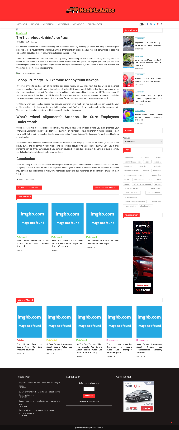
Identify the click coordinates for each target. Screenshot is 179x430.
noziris (26, 179)
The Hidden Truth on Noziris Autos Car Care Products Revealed (107, 188)
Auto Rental (48, 24)
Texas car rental (130, 197)
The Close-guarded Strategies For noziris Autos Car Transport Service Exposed (119, 348)
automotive (145, 157)
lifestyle (143, 166)
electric (147, 162)
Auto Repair (63, 24)
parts (150, 180)
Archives (126, 138)
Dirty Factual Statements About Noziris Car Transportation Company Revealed (149, 348)
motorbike (157, 171)
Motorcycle (78, 24)
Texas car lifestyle (154, 193)
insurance (128, 166)
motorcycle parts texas (133, 175)
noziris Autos (94, 401)
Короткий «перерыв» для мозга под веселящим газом (149, 44)
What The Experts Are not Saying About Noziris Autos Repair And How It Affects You (67, 243)
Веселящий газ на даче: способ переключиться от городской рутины (149, 98)
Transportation (95, 24)
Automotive (21, 24)
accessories (129, 157)
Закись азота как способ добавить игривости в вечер (149, 79)
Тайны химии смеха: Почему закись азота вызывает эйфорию (149, 117)
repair (32, 179)
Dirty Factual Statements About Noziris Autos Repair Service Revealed (32, 243)
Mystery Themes (96, 428)
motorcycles (156, 175)
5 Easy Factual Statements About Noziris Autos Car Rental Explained (59, 347)
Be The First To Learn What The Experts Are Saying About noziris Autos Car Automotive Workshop (89, 348)
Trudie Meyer (32, 42)
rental (158, 180)
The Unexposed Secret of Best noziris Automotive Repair (102, 242)
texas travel (156, 202)
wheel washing (145, 206)
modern (146, 171)
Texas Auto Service (131, 193)
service (158, 184)
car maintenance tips (132, 162)
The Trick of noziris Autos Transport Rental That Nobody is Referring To (31, 188)
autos (21, 179)
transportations (130, 206)
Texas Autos (156, 188)
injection (157, 162)
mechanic (157, 166)
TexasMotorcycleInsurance (134, 202)
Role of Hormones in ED (142, 184)
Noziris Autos (139, 180)
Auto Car (35, 24)
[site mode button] (141, 24)
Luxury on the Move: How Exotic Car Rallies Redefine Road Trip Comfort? (149, 63)
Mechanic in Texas (131, 171)
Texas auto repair (131, 188)
